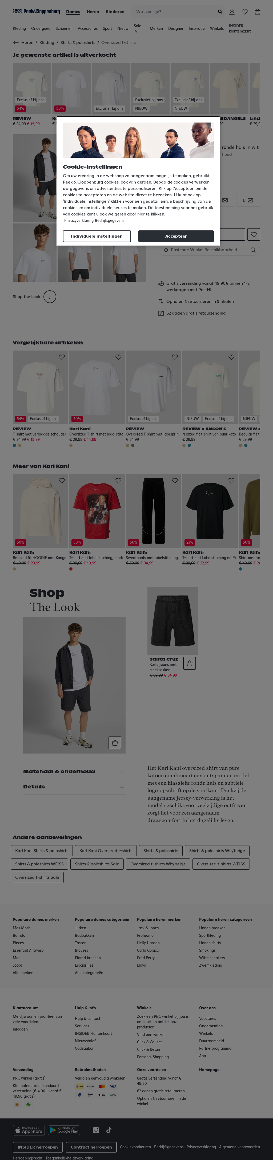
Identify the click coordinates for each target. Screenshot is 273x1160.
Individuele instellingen (97, 236)
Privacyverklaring (79, 221)
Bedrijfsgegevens (109, 221)
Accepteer (176, 236)
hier (141, 214)
